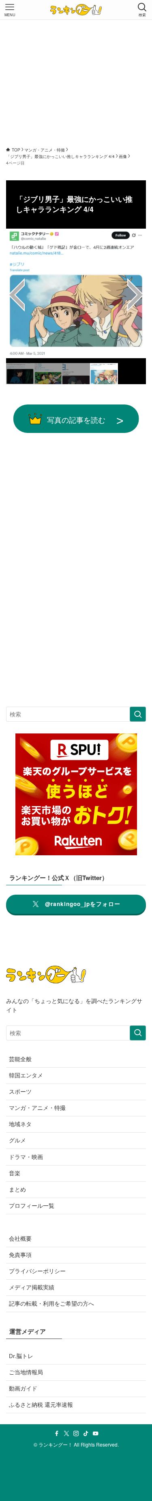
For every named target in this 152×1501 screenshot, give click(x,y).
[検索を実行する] (138, 714)
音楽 (14, 1173)
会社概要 (20, 1238)
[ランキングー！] (75, 9)
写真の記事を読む (76, 419)
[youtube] (95, 1433)
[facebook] (56, 1433)
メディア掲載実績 (31, 1287)
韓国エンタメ (26, 1075)
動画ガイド (23, 1388)
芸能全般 (20, 1059)
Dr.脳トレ (21, 1356)
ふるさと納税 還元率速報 (41, 1404)
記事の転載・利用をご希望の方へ (51, 1303)
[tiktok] (86, 1433)
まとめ (17, 1189)
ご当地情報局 (26, 1372)
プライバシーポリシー (37, 1271)
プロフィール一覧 (31, 1205)
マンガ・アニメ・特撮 (37, 1108)
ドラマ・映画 (26, 1157)
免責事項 (20, 1255)
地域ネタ (20, 1124)
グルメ (17, 1140)
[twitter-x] (66, 1433)
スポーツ (20, 1091)
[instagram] (76, 1433)
